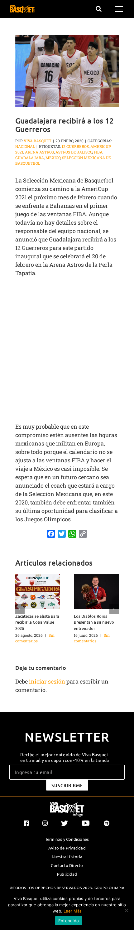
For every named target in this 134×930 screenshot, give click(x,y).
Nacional (25, 146)
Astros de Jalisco (73, 151)
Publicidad (67, 874)
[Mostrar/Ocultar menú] (120, 9)
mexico (52, 157)
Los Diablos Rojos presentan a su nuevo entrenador (94, 622)
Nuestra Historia (67, 857)
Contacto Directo (67, 865)
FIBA (98, 151)
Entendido (68, 920)
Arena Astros (39, 151)
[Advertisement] (67, 351)
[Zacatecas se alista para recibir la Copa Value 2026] (37, 590)
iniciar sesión (47, 681)
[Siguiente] (114, 609)
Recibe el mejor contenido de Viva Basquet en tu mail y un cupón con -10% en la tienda (64, 757)
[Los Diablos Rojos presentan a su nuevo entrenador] (96, 590)
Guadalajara (29, 157)
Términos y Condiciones (67, 839)
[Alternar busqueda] (99, 9)
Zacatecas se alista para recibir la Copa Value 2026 (37, 622)
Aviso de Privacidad (67, 848)
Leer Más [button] (73, 910)
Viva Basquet (37, 140)
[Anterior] (20, 609)
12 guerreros (75, 146)
